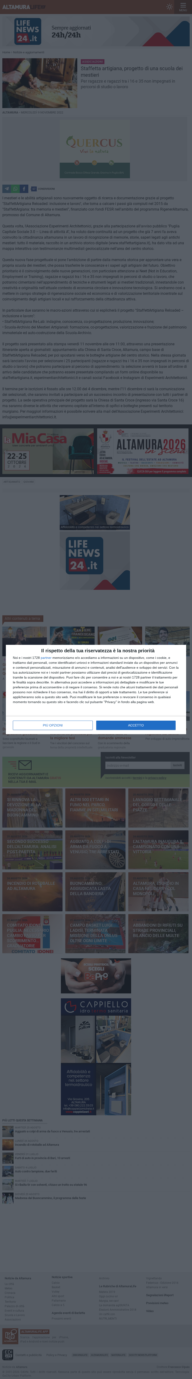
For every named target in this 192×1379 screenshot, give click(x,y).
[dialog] (96, 689)
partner (46, 657)
